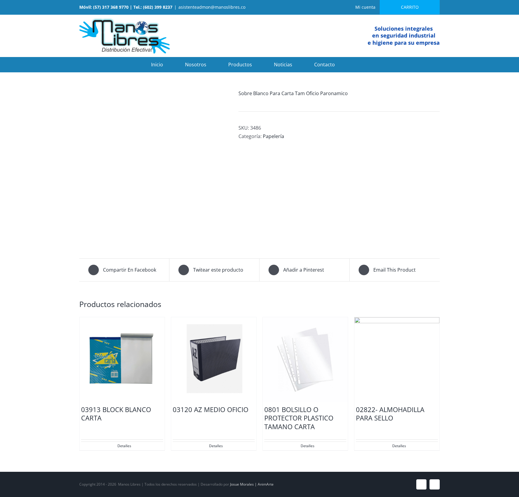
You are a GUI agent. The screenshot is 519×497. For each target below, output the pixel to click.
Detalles (124, 445)
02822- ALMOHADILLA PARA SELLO (390, 414)
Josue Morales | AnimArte (252, 484)
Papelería (273, 136)
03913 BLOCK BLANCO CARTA (116, 414)
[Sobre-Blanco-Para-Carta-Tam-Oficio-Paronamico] (154, 165)
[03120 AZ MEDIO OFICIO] (213, 359)
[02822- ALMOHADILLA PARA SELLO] (396, 359)
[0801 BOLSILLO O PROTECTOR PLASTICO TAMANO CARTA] (305, 359)
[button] (359, 64)
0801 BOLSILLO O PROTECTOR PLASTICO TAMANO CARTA (298, 418)
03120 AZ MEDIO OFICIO (210, 409)
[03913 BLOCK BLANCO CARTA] (122, 359)
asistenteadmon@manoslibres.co (211, 7)
